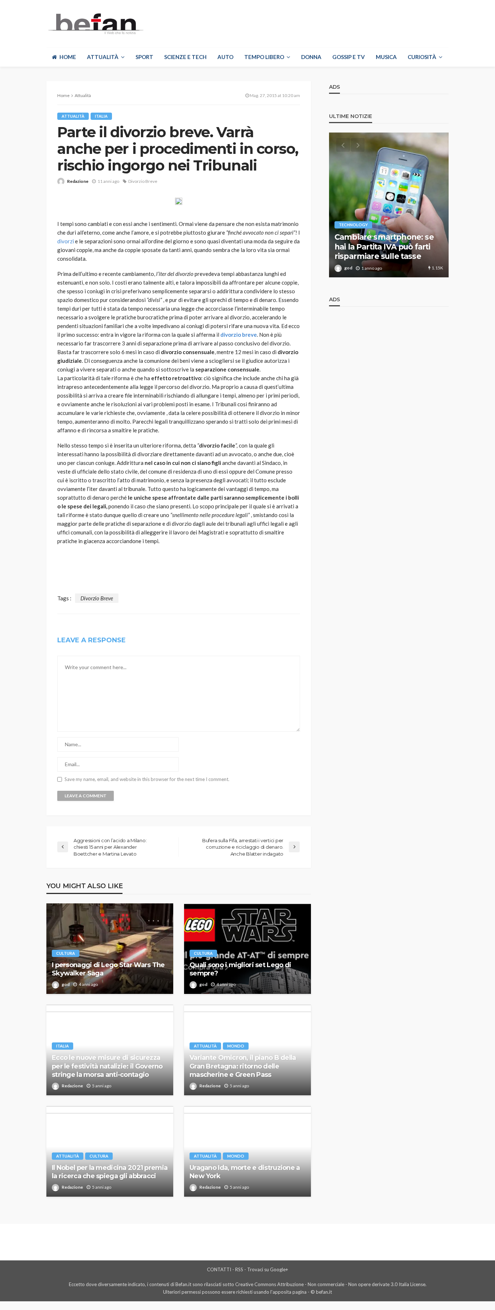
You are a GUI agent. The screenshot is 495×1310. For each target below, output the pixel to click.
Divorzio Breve (142, 181)
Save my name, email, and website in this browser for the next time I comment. (147, 779)
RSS (239, 1269)
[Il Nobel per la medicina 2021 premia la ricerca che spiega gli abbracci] (109, 1151)
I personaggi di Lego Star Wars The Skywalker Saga (108, 969)
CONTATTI (219, 1269)
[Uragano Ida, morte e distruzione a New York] (247, 1151)
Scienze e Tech (185, 57)
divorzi (65, 241)
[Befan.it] (95, 23)
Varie (344, 215)
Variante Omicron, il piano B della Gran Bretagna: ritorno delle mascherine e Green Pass (243, 1066)
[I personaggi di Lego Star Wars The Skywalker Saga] (109, 948)
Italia (101, 116)
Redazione (77, 181)
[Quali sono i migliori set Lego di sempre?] (247, 948)
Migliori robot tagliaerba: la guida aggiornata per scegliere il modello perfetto (385, 242)
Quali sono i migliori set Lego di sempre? (240, 969)
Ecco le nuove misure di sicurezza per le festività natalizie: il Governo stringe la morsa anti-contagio (107, 1066)
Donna (311, 57)
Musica (386, 57)
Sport (144, 57)
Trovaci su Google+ (267, 1269)
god (66, 984)
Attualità (102, 57)
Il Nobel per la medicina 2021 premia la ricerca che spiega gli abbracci (109, 1172)
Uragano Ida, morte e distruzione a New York (245, 1172)
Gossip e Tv (348, 57)
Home (67, 57)
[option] (389, 205)
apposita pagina (290, 1292)
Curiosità (422, 57)
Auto (225, 57)
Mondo (235, 1046)
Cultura (65, 953)
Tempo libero (264, 57)
